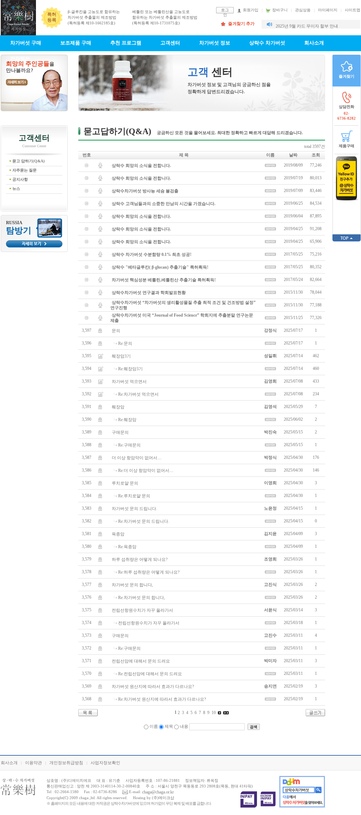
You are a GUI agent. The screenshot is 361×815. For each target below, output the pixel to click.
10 (214, 712)
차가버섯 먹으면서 (129, 381)
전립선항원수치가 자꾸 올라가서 (142, 609)
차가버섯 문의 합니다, (132, 584)
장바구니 (280, 10)
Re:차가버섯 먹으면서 (138, 393)
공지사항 (20, 179)
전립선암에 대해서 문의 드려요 (141, 660)
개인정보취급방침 (66, 762)
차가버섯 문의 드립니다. (134, 508)
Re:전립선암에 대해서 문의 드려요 (150, 673)
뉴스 (16, 188)
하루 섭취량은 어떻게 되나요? (139, 559)
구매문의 (120, 432)
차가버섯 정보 (214, 43)
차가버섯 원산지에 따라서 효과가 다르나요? (153, 686)
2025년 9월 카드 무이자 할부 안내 (307, 26)
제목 (169, 726)
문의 (116, 330)
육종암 (118, 533)
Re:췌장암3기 (130, 368)
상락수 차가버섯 (267, 43)
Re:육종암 (127, 546)
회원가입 (250, 10)
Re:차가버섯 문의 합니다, (141, 597)
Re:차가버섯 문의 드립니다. (143, 521)
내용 (184, 726)
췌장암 (118, 406)
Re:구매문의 (129, 444)
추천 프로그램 (125, 43)
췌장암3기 (121, 355)
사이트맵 (352, 10)
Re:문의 (125, 343)
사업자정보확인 (105, 762)
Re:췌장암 (127, 419)
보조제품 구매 (75, 43)
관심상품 (303, 10)
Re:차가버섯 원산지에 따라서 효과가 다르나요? (162, 698)
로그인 (225, 10)
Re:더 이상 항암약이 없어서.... (145, 470)
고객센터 (170, 43)
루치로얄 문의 (125, 482)
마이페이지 (327, 10)
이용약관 (33, 762)
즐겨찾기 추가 (241, 23)
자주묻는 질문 (24, 170)
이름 (153, 726)
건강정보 (20, 58)
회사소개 (314, 43)
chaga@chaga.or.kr (158, 792)
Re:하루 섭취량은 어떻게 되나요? (148, 571)
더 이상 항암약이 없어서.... (136, 457)
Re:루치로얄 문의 (134, 495)
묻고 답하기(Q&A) (28, 161)
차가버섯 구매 (25, 43)
